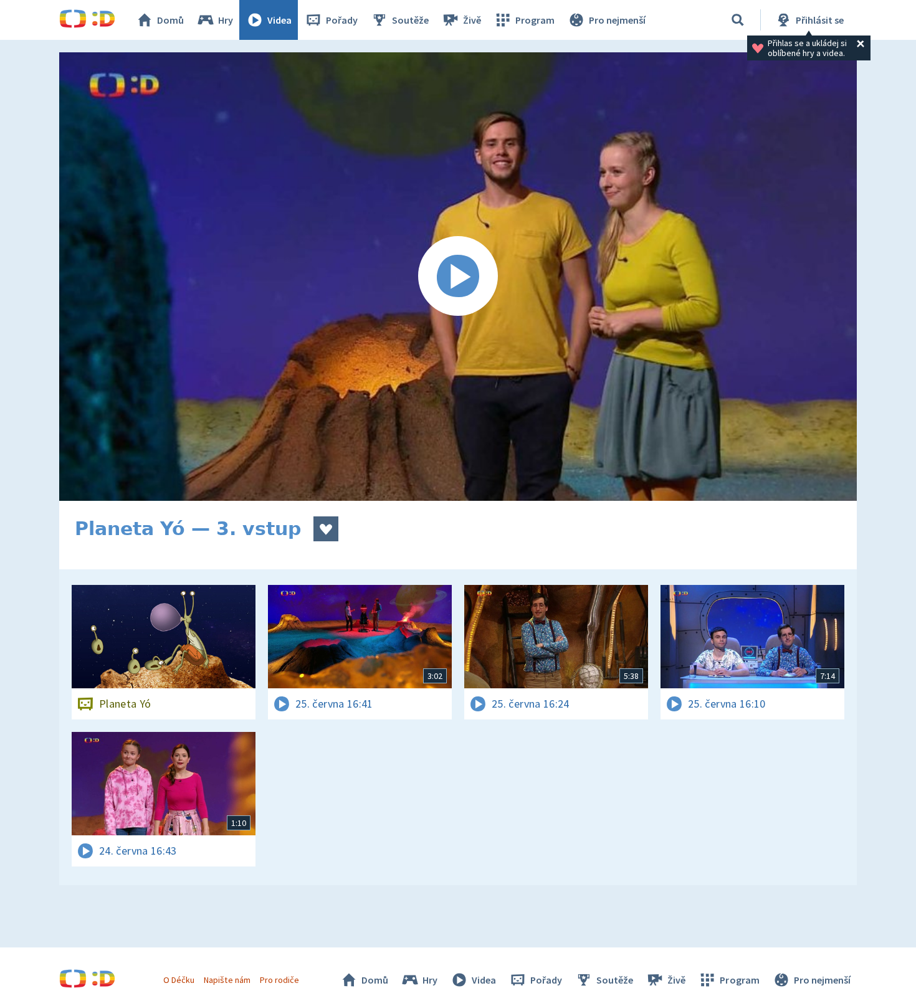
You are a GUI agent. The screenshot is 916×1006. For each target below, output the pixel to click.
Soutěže (410, 20)
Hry (225, 20)
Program (535, 20)
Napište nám (227, 979)
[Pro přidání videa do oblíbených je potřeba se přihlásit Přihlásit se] (325, 528)
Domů (170, 20)
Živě (472, 20)
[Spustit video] (458, 276)
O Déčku (178, 979)
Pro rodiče (279, 979)
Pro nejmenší (617, 20)
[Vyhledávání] (737, 20)
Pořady (342, 20)
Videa (279, 20)
